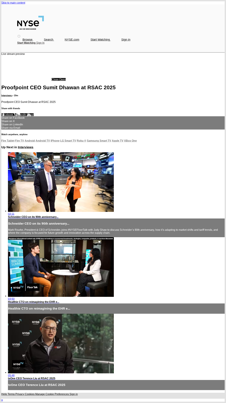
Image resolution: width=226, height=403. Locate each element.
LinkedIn (21, 114)
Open (62, 79)
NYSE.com (72, 39)
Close (55, 79)
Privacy (20, 394)
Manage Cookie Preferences (52, 394)
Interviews (6, 95)
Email (30, 114)
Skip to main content (13, 2)
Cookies (30, 394)
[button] (19, 36)
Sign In (40, 42)
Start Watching (100, 39)
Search (49, 39)
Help (4, 394)
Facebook (7, 114)
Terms (11, 394)
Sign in (125, 39)
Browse (28, 39)
